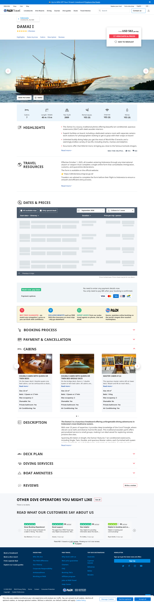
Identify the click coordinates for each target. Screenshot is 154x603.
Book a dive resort (11, 557)
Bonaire (90, 575)
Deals (76, 11)
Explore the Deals (92, 2)
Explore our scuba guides (13, 565)
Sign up (132, 561)
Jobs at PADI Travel (69, 580)
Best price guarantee (70, 561)
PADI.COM (7, 6)
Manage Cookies (107, 599)
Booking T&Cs (67, 572)
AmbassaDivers (39, 572)
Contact (36, 589)
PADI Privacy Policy (20, 589)
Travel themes (85, 11)
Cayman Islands (90, 562)
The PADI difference (40, 561)
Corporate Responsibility (42, 568)
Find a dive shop (129, 6)
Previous (16, 366)
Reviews (62, 37)
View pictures (24, 98)
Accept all (142, 599)
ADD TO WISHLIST (126, 42)
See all (97, 500)
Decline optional (125, 599)
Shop (14, 6)
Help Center (66, 584)
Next (137, 366)
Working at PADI (39, 576)
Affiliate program (68, 576)
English (139, 6)
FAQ (63, 568)
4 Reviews (31, 31)
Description (52, 37)
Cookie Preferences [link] (18, 592)
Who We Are (38, 557)
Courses (57, 11)
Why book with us (69, 557)
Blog (27, 6)
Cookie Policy (81, 600)
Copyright (7, 592)
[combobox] (114, 10)
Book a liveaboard (11, 553)
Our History (37, 565)
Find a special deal (11, 561)
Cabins (42, 37)
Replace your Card (116, 6)
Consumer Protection (48, 589)
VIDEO (39, 98)
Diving (49, 11)
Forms (30, 589)
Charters (65, 565)
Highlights (21, 37)
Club (21, 6)
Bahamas (91, 567)
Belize (89, 571)
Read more (66, 150)
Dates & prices (32, 37)
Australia (90, 557)
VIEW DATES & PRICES (125, 36)
